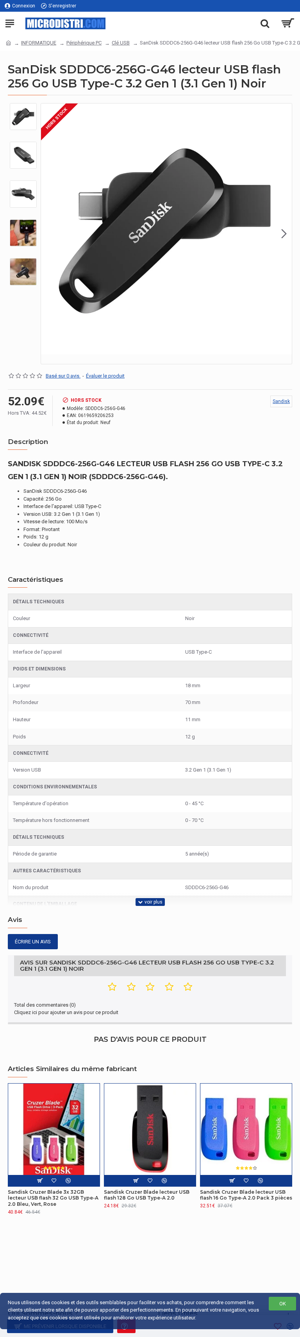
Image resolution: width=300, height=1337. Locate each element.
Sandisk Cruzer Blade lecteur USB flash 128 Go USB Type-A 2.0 (146, 1195)
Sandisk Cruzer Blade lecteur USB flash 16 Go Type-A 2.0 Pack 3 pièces (246, 1195)
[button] (49, 233)
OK (282, 1304)
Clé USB (121, 43)
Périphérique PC (84, 43)
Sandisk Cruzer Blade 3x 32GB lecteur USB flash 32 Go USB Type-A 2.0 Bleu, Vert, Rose (53, 1198)
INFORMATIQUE (38, 43)
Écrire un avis (33, 942)
